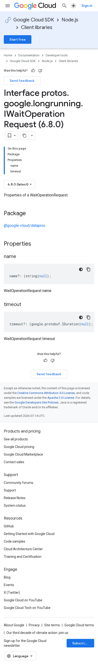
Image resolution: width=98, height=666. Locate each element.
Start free (18, 39)
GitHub (9, 526)
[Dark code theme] (81, 269)
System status (15, 505)
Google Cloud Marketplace (23, 454)
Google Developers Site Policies (37, 402)
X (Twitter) (12, 592)
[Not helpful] (40, 70)
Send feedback (22, 80)
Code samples (14, 541)
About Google (14, 625)
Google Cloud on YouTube (23, 600)
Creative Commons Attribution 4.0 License (46, 393)
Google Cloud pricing (19, 447)
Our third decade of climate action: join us (37, 633)
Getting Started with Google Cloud (29, 534)
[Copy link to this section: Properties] (37, 244)
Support (10, 490)
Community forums (18, 483)
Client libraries (36, 27)
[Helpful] (33, 70)
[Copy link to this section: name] (21, 257)
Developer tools (57, 55)
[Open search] (64, 6)
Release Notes (14, 498)
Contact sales (14, 462)
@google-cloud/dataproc (24, 225)
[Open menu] (7, 5)
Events (9, 585)
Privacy (34, 625)
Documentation (28, 55)
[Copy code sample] (88, 269)
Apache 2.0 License (60, 397)
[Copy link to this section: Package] (30, 214)
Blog (7, 577)
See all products (16, 439)
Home (8, 55)
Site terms (52, 625)
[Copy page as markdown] (24, 135)
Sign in (87, 6)
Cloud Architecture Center (23, 549)
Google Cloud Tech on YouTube (27, 608)
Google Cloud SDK (33, 20)
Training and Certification (22, 557)
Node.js (70, 20)
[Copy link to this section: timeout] (26, 305)
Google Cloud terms (79, 625)
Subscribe (80, 643)
